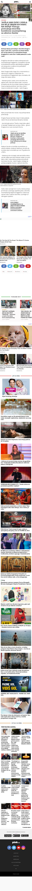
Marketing (16, 856)
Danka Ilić (9, 271)
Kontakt (16, 853)
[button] (2, 306)
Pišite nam (16, 865)
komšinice (17, 271)
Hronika (3, 20)
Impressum (16, 859)
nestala (25, 271)
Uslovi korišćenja (16, 862)
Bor (4, 271)
